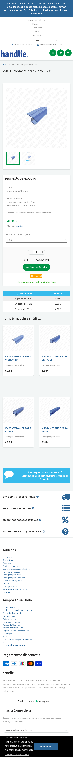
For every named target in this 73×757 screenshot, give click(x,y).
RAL (4, 642)
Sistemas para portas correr (15, 589)
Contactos (36, 35)
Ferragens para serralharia (15, 577)
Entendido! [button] (46, 746)
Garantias (7, 636)
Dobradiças (8, 560)
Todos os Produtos (36, 20)
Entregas (36, 24)
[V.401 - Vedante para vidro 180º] (36, 117)
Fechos (6, 583)
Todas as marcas (10, 619)
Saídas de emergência (12, 580)
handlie (19, 225)
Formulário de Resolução (14, 645)
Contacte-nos (9, 607)
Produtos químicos (11, 566)
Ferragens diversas (11, 572)
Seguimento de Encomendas (16, 630)
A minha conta (9, 616)
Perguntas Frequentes (13, 613)
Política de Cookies (11, 625)
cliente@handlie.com (51, 44)
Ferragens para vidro (12, 574)
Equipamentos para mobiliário (16, 569)
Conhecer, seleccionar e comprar (18, 610)
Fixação (6, 592)
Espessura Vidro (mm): (18, 234)
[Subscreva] (66, 730)
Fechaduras (8, 557)
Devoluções (36, 27)
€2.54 (8, 442)
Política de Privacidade (13, 627)
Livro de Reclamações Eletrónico (17, 639)
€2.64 (8, 370)
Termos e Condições (12, 622)
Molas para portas (11, 586)
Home (5, 64)
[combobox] (36, 40)
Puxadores (7, 563)
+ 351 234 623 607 (25, 44)
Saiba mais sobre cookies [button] (17, 754)
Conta (36, 31)
